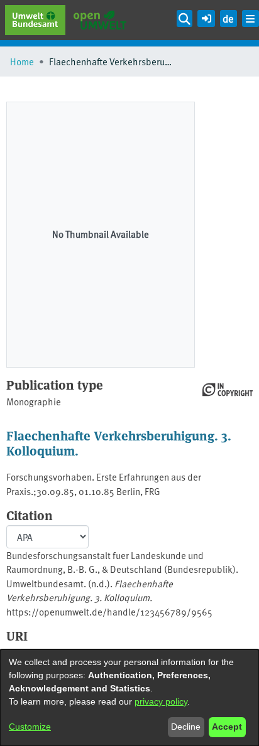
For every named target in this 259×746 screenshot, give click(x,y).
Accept (227, 727)
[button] (205, 16)
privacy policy (161, 701)
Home (22, 61)
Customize (30, 727)
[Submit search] (185, 18)
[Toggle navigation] (250, 18)
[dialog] (129, 697)
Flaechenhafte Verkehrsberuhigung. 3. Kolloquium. (118, 442)
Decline (186, 727)
